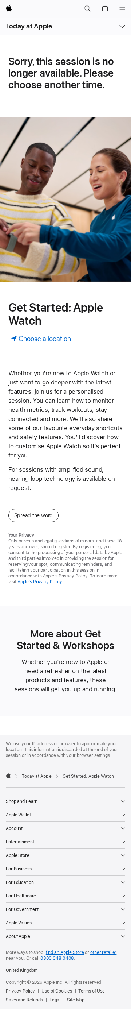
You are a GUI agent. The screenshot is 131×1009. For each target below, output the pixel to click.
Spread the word (33, 515)
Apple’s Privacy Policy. (40, 581)
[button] (87, 9)
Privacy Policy (20, 991)
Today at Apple (29, 26)
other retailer (103, 952)
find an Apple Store (65, 952)
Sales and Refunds (24, 999)
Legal (54, 999)
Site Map (75, 999)
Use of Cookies (56, 991)
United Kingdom (21, 970)
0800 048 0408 (57, 958)
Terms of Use (91, 991)
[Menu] (122, 9)
